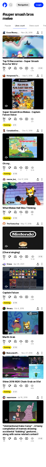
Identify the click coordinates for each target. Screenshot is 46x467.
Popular (8, 26)
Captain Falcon (11, 292)
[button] (4, 68)
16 (15, 218)
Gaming (7, 125)
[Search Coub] (10, 5)
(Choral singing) (11, 252)
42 (40, 438)
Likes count (20, 26)
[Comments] (15, 68)
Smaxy (10, 308)
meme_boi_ (11, 179)
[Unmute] (6, 55)
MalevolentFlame (13, 353)
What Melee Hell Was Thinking (19, 208)
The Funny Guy (13, 224)
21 (15, 392)
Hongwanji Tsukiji (14, 76)
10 (40, 256)
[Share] (37, 32)
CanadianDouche (14, 131)
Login (38, 5)
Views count (34, 26)
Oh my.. (7, 163)
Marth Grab (9, 337)
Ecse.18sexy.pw (13, 33)
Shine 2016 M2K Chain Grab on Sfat (22, 381)
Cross (9, 264)
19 (15, 303)
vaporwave (11, 397)
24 (40, 68)
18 (15, 174)
